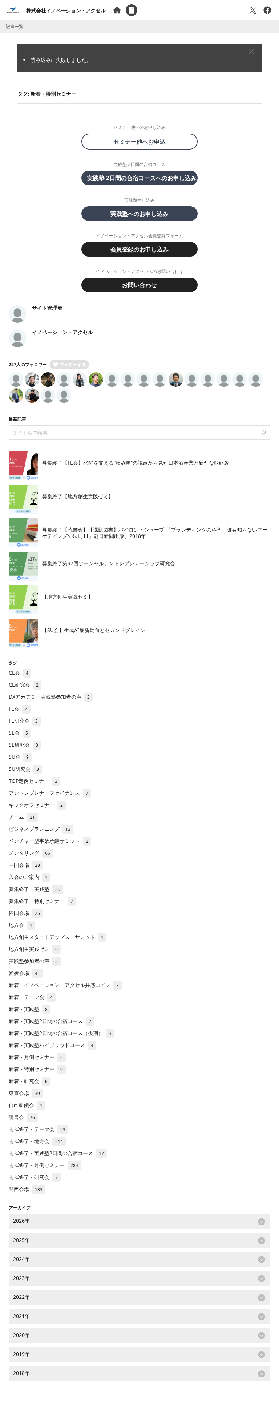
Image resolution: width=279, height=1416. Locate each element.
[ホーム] (117, 10)
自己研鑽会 (26, 1105)
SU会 (19, 756)
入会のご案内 (28, 876)
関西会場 (26, 1189)
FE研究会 (23, 720)
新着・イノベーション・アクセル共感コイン (64, 984)
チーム (22, 816)
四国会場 (24, 912)
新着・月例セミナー (36, 1057)
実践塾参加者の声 (33, 960)
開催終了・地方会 (36, 1141)
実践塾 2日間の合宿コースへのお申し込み (142, 178)
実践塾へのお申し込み (139, 214)
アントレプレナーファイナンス (48, 792)
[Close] (251, 51)
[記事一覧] (131, 10)
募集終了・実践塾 (34, 888)
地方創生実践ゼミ (33, 948)
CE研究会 (24, 684)
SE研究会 (23, 744)
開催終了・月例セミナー (43, 1165)
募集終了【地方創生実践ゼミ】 (77, 496)
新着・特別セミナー (36, 1069)
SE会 (18, 732)
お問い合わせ (139, 285)
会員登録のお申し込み (139, 249)
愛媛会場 (24, 972)
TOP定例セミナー (33, 780)
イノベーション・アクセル (62, 332)
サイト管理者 (47, 307)
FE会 (18, 708)
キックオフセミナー (36, 804)
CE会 (18, 672)
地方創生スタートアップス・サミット (56, 936)
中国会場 (24, 864)
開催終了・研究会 (33, 1177)
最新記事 (17, 419)
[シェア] (267, 10)
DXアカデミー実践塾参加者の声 (49, 696)
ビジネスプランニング (39, 828)
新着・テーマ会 (31, 996)
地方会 (20, 924)
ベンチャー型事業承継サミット (48, 840)
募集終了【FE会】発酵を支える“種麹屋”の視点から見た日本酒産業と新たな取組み (135, 462)
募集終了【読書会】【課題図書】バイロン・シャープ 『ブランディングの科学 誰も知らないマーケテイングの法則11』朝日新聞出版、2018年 (154, 533)
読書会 (22, 1117)
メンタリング (29, 852)
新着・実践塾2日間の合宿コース (50, 1021)
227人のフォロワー (28, 364)
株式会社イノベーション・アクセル (65, 10)
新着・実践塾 (28, 1009)
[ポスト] (253, 10)
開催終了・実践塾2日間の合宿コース (56, 1153)
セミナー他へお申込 (142, 142)
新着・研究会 (28, 1081)
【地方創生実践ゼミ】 (67, 596)
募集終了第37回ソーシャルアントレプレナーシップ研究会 (108, 563)
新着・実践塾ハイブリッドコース (51, 1045)
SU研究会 (24, 768)
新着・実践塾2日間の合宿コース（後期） (60, 1033)
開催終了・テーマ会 (37, 1129)
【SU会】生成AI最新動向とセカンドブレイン (93, 630)
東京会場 (24, 1093)
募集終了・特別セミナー (41, 900)
